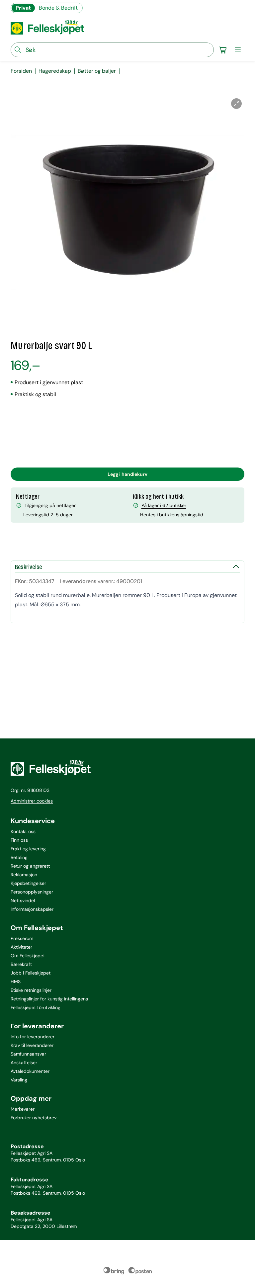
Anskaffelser (24, 1063)
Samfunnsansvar (28, 1054)
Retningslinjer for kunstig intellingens (49, 999)
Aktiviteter (21, 947)
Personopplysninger (32, 892)
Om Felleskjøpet (28, 956)
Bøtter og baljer (97, 71)
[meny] (237, 49)
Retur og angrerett (30, 866)
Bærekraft (21, 964)
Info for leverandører (32, 1037)
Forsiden (21, 71)
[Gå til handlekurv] (223, 49)
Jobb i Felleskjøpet (30, 973)
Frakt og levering (28, 849)
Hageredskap (55, 71)
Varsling (19, 1080)
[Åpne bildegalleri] (236, 103)
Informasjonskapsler (32, 909)
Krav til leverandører (32, 1045)
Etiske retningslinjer (31, 990)
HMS (16, 981)
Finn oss (19, 840)
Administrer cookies (32, 801)
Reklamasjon (24, 875)
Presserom (22, 938)
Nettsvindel (23, 900)
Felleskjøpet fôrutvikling (35, 1007)
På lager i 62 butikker (163, 505)
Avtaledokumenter (30, 1071)
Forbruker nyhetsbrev (33, 1118)
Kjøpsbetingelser (28, 883)
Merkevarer (23, 1109)
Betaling (19, 857)
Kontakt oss (23, 831)
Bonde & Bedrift (58, 7)
